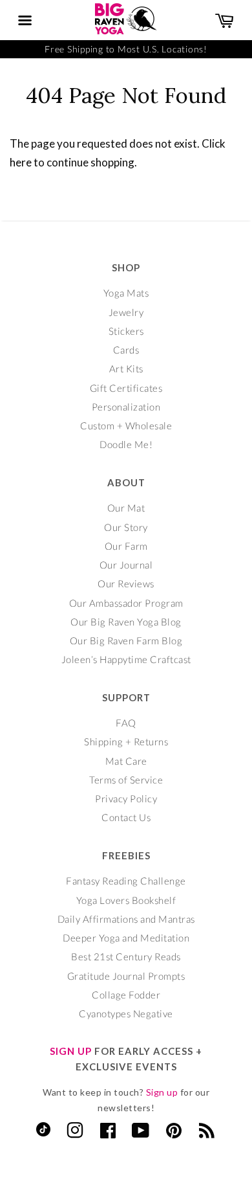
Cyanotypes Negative (126, 1013)
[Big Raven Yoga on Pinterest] (174, 1133)
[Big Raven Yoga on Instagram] (75, 1133)
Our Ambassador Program (126, 603)
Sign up (162, 1092)
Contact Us (126, 817)
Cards (126, 350)
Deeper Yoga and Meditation (126, 937)
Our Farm (126, 546)
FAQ (126, 722)
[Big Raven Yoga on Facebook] (108, 1133)
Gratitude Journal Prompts (126, 976)
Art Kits (126, 368)
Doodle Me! (126, 444)
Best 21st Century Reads (126, 956)
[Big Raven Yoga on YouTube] (141, 1133)
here (21, 162)
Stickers (126, 331)
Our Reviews (126, 583)
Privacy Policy (126, 798)
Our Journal (126, 564)
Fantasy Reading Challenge (126, 880)
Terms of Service (126, 779)
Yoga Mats (126, 293)
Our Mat (126, 508)
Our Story (126, 527)
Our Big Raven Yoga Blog (126, 621)
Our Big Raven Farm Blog (126, 640)
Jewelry (126, 312)
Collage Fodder (126, 994)
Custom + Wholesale (126, 425)
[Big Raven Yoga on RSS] (207, 1133)
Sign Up (71, 1051)
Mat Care (126, 761)
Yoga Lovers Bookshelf (126, 900)
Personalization (126, 406)
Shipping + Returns (126, 741)
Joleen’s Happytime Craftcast (126, 659)
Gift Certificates (126, 388)
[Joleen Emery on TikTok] (43, 1132)
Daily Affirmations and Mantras (126, 919)
